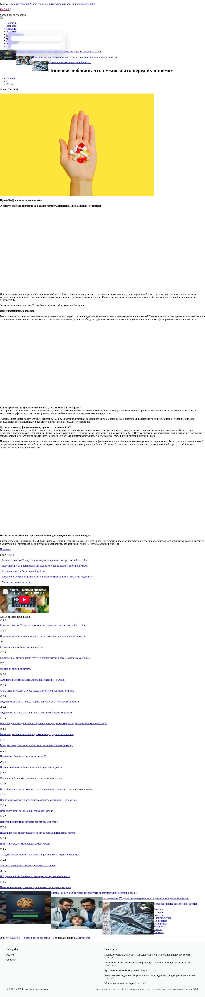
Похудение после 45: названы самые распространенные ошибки (35, 876)
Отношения (160, 923)
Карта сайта (83, 937)
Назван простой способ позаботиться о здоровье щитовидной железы (38, 832)
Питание (11, 28)
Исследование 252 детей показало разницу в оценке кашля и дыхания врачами (75, 57)
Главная (10, 78)
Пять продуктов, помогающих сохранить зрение (26, 810)
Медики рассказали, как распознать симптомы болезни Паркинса (36, 712)
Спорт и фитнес (162, 918)
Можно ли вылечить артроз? (17, 582)
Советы (158, 929)
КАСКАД (5, 9)
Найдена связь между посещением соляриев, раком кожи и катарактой (38, 800)
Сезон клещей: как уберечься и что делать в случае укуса (31, 778)
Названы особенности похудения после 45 (23, 756)
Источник (5, 549)
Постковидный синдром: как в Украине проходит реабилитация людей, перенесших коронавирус (53, 723)
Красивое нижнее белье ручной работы (69, 62)
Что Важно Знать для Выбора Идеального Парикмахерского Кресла (37, 690)
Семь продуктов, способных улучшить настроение (27, 865)
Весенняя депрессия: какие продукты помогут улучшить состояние (37, 734)
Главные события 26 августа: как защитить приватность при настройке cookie (52, 4)
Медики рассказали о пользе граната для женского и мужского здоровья (39, 701)
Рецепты (11, 31)
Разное (10, 84)
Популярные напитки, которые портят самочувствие (29, 821)
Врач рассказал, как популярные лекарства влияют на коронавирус (36, 745)
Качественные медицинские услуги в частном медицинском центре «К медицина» (47, 576)
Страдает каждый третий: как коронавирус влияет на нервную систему (39, 854)
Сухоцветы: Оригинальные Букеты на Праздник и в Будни (32, 679)
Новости (11, 23)
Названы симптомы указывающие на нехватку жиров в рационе (35, 887)
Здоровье (11, 25)
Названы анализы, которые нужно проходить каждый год (31, 767)
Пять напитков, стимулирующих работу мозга (25, 843)
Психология (160, 920)
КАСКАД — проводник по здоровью (29, 937)
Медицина (159, 926)
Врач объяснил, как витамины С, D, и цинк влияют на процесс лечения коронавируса (47, 789)
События (159, 932)
